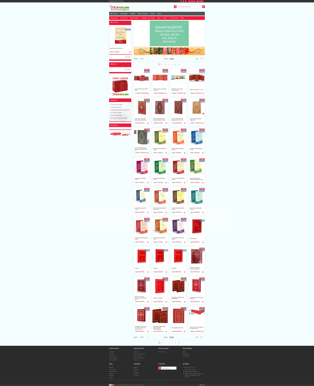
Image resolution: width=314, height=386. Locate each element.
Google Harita (186, 355)
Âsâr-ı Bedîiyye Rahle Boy (177, 327)
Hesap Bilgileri (112, 369)
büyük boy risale (185, 379)
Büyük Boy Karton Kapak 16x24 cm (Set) (177, 89)
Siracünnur (155, 268)
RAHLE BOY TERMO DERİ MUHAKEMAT (178, 298)
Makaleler (111, 373)
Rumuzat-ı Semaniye (158, 298)
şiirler (122, 379)
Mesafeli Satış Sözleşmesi (139, 353)
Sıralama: (136, 58)
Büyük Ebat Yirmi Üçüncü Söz (116, 48)
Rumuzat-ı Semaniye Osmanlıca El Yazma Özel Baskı (140, 298)
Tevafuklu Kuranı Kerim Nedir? (120, 118)
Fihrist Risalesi (193, 238)
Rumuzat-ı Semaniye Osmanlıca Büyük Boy (195, 268)
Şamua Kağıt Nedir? (117, 115)
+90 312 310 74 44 (191, 367)
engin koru (125, 379)
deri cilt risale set (151, 381)
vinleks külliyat (201, 379)
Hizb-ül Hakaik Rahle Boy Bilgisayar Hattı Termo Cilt (177, 119)
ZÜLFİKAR (174, 268)
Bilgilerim (136, 367)
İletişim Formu (186, 353)
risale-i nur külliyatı (111, 379)
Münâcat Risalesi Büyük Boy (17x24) (159, 149)
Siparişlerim (136, 373)
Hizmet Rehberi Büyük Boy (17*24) (159, 238)
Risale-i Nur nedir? (116, 107)
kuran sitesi (150, 379)
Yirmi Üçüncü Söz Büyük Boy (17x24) (178, 179)
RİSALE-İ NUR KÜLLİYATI (172, 379)
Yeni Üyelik (111, 351)
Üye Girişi (111, 353)
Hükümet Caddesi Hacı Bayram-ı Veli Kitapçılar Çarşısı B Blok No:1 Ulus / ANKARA (195, 375)
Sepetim (135, 371)
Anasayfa (115, 13)
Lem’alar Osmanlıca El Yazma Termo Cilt (196, 298)
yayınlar (130, 379)
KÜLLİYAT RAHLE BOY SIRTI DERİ (141, 89)
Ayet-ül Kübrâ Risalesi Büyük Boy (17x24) (159, 209)
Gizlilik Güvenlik (112, 360)
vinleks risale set (195, 379)
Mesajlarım (136, 369)
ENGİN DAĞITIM (140, 379)
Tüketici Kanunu (137, 360)
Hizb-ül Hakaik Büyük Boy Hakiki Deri (195, 119)
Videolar (111, 377)
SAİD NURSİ (160, 381)
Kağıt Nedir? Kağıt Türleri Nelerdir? (120, 110)
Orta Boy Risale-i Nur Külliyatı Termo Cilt (159, 89)
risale (158, 379)
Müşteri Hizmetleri (113, 371)
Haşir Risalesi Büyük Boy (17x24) (140, 209)
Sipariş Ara (136, 351)
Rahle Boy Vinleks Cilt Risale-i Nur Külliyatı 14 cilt (197, 328)
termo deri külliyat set (144, 381)
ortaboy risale (190, 379)
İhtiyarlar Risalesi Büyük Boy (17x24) (178, 209)
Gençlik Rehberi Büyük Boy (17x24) (178, 238)
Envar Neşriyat (164, 379)
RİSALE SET (179, 379)
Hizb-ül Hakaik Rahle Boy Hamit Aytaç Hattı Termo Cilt (159, 119)
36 (201, 58)
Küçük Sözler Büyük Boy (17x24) (140, 179)
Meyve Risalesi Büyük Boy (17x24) (196, 209)
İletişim (184, 351)
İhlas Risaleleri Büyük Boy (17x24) (159, 179)
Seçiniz (142, 58)
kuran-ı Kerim (145, 379)
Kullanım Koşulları (113, 358)
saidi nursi (164, 381)
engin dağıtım (134, 379)
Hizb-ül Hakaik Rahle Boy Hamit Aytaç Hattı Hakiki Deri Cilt (141, 149)
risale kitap (116, 379)
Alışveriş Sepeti (161, 351)
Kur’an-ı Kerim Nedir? (117, 104)
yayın (128, 379)
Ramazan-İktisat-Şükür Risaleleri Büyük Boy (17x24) (196, 179)
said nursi (155, 381)
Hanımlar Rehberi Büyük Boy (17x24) (141, 238)
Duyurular (111, 375)
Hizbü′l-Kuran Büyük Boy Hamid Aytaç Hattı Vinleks (140, 119)
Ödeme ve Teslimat (138, 355)
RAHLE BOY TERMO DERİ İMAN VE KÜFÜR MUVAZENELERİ (159, 328)
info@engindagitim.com (193, 371)
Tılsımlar (137, 268)
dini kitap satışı (154, 379)
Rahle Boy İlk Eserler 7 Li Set (196, 89)
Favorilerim (136, 375)
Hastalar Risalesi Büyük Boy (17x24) (196, 149)
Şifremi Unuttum (112, 355)
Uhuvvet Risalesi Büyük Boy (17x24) (178, 149)
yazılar (119, 379)
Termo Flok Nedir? (117, 112)
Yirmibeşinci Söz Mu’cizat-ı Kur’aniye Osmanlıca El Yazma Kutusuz (141, 328)
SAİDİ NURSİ (168, 381)
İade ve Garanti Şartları (139, 358)
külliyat (161, 379)
